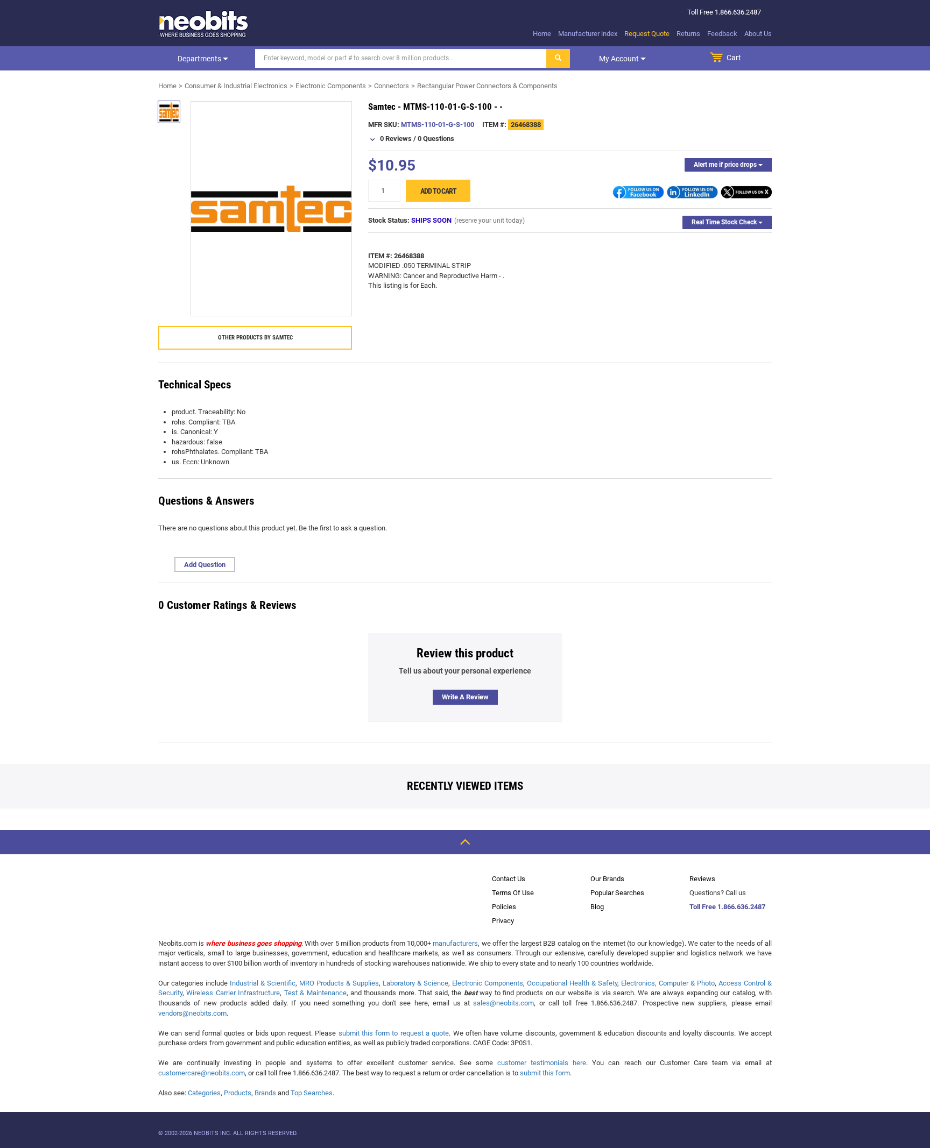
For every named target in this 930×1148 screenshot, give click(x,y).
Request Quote (647, 34)
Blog (597, 907)
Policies (504, 907)
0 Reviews (396, 138)
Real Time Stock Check (725, 222)
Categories (204, 1093)
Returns (688, 34)
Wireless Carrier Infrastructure (233, 993)
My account (619, 58)
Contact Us (508, 879)
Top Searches (312, 1093)
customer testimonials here (541, 1063)
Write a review (465, 697)
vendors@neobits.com (192, 1013)
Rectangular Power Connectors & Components (487, 86)
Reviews (702, 879)
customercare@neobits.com (201, 1073)
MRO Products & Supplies (339, 983)
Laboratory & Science (415, 983)
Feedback (722, 34)
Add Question (205, 565)
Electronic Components (330, 86)
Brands (265, 1093)
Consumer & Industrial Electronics (236, 86)
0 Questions (436, 138)
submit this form (545, 1073)
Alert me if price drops (726, 164)
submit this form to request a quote (394, 1033)
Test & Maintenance (315, 993)
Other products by (255, 337)
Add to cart (438, 191)
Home (542, 34)
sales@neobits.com (503, 1003)
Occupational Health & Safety (572, 983)
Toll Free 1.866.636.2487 (727, 907)
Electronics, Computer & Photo (668, 983)
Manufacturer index (587, 34)
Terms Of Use (513, 893)
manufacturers (455, 943)
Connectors (391, 86)
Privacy (503, 921)
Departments (200, 58)
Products (237, 1093)
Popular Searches (617, 893)
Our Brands (607, 879)
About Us (758, 34)
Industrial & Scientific (262, 983)
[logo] (204, 24)
